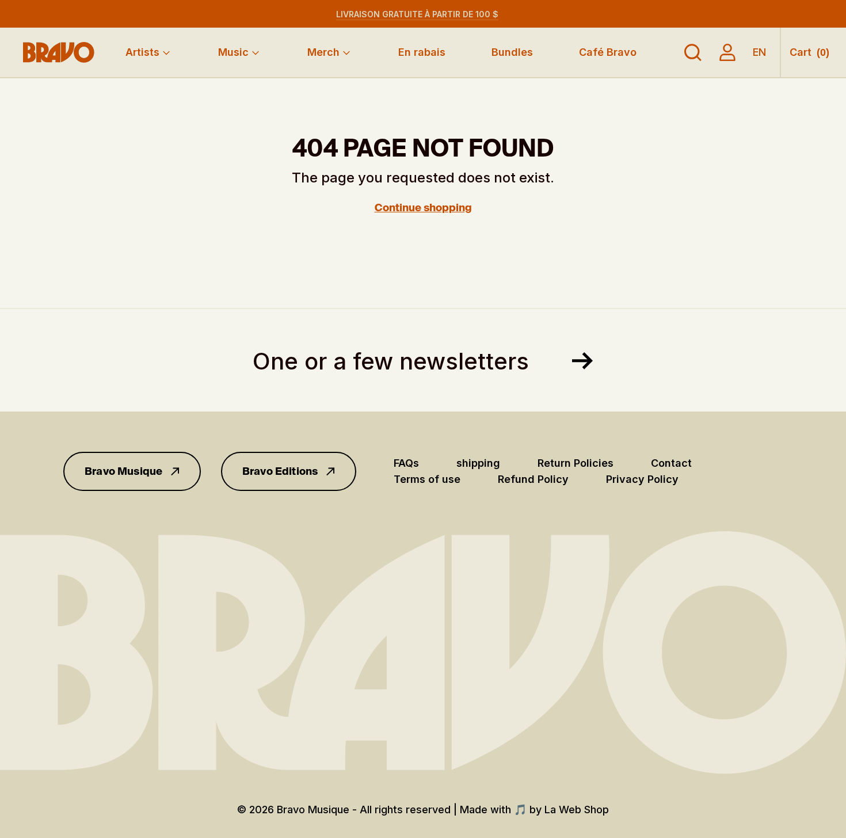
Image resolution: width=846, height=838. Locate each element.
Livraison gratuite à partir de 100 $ (417, 14)
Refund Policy (533, 479)
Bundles (512, 52)
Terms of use (427, 479)
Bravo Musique (123, 471)
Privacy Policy (642, 479)
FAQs (406, 463)
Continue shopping (423, 208)
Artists (142, 52)
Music (233, 52)
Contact (671, 463)
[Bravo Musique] (58, 52)
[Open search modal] (693, 52)
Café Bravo (608, 52)
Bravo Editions (280, 471)
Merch (323, 52)
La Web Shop (576, 809)
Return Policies (575, 463)
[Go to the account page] (727, 52)
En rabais (421, 52)
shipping (478, 463)
